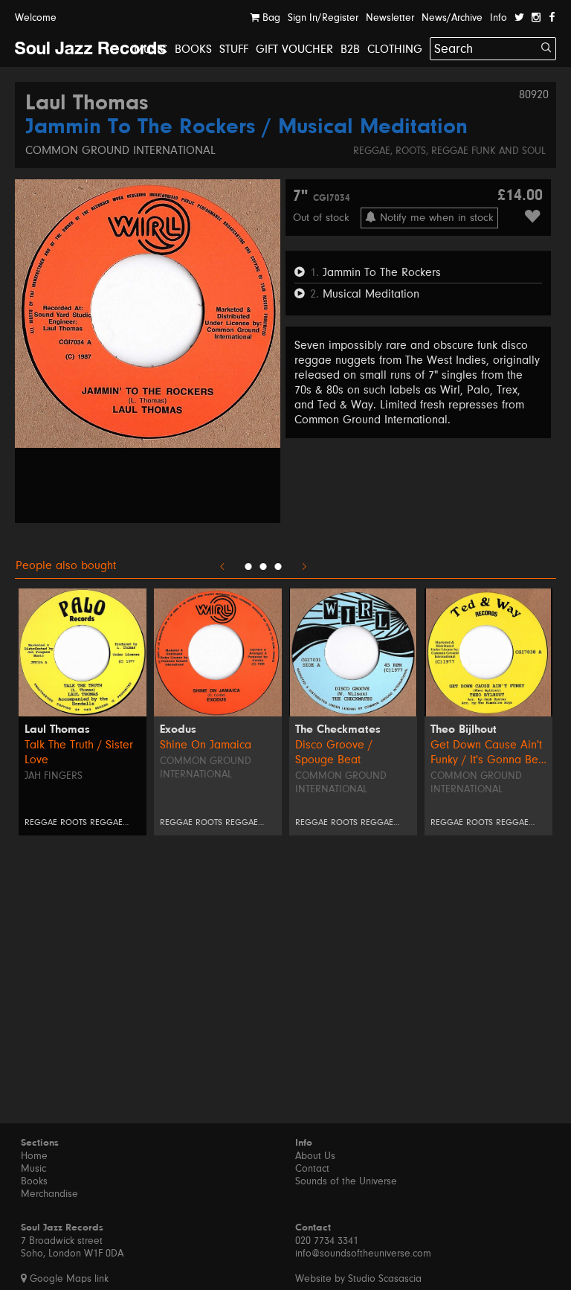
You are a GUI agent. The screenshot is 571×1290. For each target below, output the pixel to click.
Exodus (178, 730)
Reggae (371, 151)
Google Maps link (68, 1279)
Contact (312, 1169)
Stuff (233, 49)
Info (498, 18)
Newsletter (390, 18)
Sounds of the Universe (346, 1181)
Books (193, 49)
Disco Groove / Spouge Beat (333, 752)
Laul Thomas (87, 104)
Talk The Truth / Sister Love (79, 752)
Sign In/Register (323, 18)
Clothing (394, 49)
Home (34, 1156)
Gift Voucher (294, 49)
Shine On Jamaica (205, 744)
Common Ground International (120, 150)
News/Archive (452, 18)
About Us (315, 1156)
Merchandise (49, 1194)
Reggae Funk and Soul (488, 151)
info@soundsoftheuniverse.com (363, 1253)
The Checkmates (338, 730)
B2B (350, 49)
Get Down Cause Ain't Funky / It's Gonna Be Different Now (486, 752)
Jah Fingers (54, 776)
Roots (411, 151)
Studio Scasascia (385, 1279)
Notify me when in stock (435, 217)
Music (150, 49)
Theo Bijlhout (463, 730)
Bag (269, 18)
